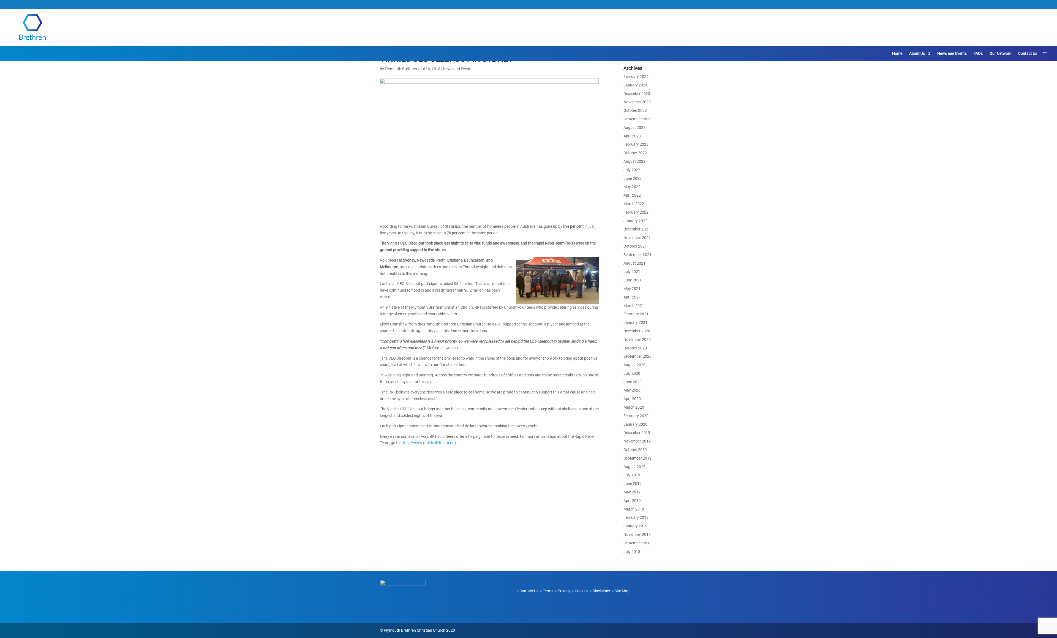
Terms (548, 591)
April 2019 (632, 500)
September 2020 (637, 356)
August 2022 (634, 161)
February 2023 (636, 144)
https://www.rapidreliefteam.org (428, 443)
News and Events (952, 53)
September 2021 (637, 255)
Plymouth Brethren (401, 69)
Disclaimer (601, 591)
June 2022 (632, 178)
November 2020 (637, 339)
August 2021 (634, 263)
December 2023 (636, 93)
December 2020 (636, 331)
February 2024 (636, 76)
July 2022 (631, 170)
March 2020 (633, 407)
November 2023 (637, 102)
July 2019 (631, 475)
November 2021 (637, 237)
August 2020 (634, 365)
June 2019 (632, 483)
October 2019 (635, 449)
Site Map (622, 591)
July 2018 (631, 551)
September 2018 (637, 543)
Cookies (581, 591)
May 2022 (632, 186)
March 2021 (633, 305)
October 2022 (635, 153)
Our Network (1000, 53)
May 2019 (632, 492)
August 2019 (634, 467)
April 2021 (632, 297)
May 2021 (632, 288)
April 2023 (632, 136)
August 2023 (634, 127)
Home (897, 53)
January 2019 (635, 526)
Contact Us (1027, 53)
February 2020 (636, 416)
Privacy (564, 591)
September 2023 (637, 119)
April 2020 (632, 399)
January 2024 (635, 85)
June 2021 (632, 280)
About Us (917, 53)
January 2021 (635, 322)
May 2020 (632, 390)
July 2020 (631, 373)
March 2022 (633, 204)
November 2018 (637, 534)
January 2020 (635, 424)
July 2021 (631, 271)
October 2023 (635, 110)
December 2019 (636, 432)
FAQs (978, 53)
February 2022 (636, 212)
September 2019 (637, 458)
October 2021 (635, 246)
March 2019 (633, 509)
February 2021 (636, 314)
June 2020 (632, 382)
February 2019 (636, 517)
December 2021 (636, 229)
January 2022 (635, 221)
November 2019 (637, 441)
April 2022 (632, 195)
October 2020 (635, 348)
